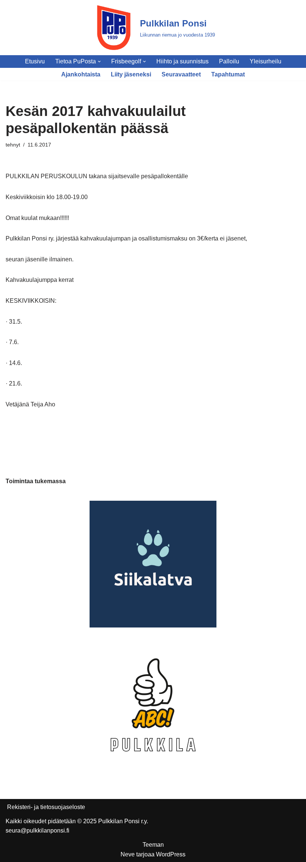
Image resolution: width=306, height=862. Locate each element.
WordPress (170, 854)
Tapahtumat (228, 74)
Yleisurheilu (265, 61)
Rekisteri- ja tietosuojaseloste (46, 807)
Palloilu (229, 61)
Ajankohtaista (80, 74)
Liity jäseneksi (131, 74)
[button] (99, 61)
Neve (128, 854)
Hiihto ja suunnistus (182, 61)
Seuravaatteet (181, 74)
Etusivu (35, 61)
